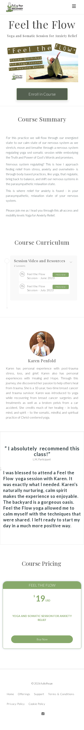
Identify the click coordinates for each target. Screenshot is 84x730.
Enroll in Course (42, 94)
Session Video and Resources (39, 261)
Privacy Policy (16, 703)
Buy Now (42, 639)
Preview (61, 275)
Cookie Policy (37, 703)
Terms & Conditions (61, 694)
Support (39, 694)
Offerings (24, 694)
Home (10, 694)
